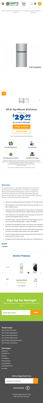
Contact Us (5, 353)
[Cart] (23, 4)
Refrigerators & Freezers (17, 11)
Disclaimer (5, 358)
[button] (39, 100)
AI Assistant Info (7, 366)
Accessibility (6, 363)
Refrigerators (27, 11)
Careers (4, 356)
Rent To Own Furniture (9, 330)
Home (3, 11)
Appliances (9, 11)
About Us (5, 351)
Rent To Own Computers (10, 343)
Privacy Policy (6, 361)
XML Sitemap (18, 396)
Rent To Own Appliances (10, 333)
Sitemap (4, 368)
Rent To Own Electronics (10, 335)
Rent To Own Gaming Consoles (12, 340)
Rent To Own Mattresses (10, 338)
